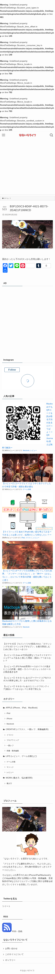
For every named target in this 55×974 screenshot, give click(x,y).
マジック (10, 767)
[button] (23, 423)
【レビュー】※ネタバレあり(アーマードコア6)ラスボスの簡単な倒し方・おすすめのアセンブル (27, 679)
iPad (23, 538)
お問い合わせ (11, 948)
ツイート (6, 906)
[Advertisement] (27, 167)
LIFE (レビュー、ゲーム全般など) (21, 756)
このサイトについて (14, 954)
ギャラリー (10, 960)
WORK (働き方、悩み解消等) (19, 778)
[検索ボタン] (51, 135)
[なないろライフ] (27, 135)
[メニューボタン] (3, 135)
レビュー (33, 450)
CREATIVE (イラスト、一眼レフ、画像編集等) (27, 729)
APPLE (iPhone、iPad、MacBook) (22, 708)
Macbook (26, 450)
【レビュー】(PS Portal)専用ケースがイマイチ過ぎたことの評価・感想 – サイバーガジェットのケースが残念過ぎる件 (27, 669)
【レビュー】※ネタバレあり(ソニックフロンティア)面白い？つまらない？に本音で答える (26, 687)
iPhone (9, 719)
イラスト (29, 538)
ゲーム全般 (27, 489)
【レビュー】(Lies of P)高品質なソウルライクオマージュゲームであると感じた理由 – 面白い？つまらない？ (27, 658)
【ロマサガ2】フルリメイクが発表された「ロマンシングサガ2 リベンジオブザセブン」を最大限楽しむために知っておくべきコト (27, 646)
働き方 (9, 783)
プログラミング (13, 740)
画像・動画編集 (13, 751)
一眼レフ (10, 746)
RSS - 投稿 (17, 931)
